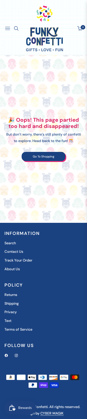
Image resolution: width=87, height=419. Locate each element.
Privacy (10, 312)
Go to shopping (43, 156)
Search (10, 243)
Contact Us (13, 251)
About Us (12, 269)
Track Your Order (18, 260)
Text (7, 320)
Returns (10, 294)
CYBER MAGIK (52, 413)
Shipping (11, 303)
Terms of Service (18, 329)
